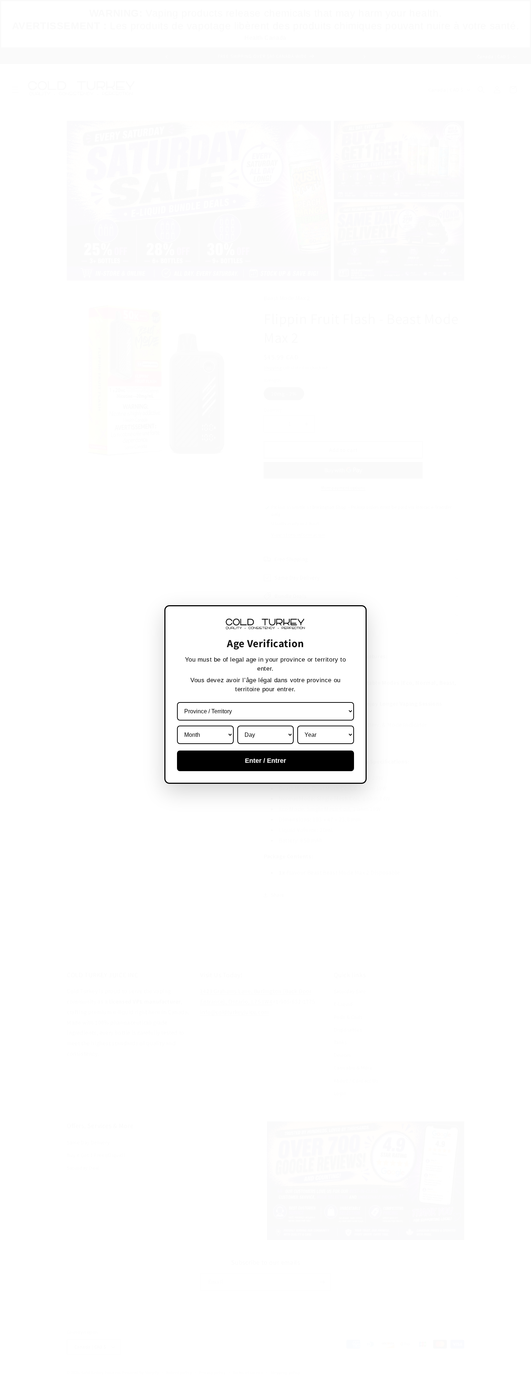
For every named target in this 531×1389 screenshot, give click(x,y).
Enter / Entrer (265, 760)
